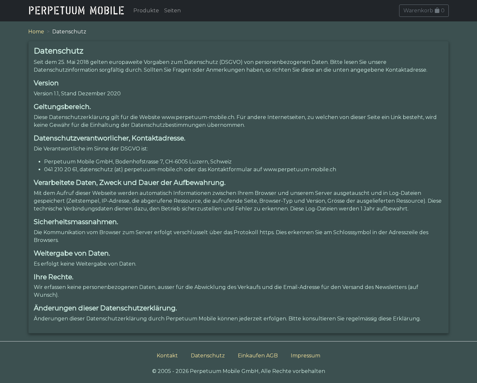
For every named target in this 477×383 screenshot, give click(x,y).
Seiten (172, 10)
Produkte (146, 10)
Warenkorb (424, 10)
